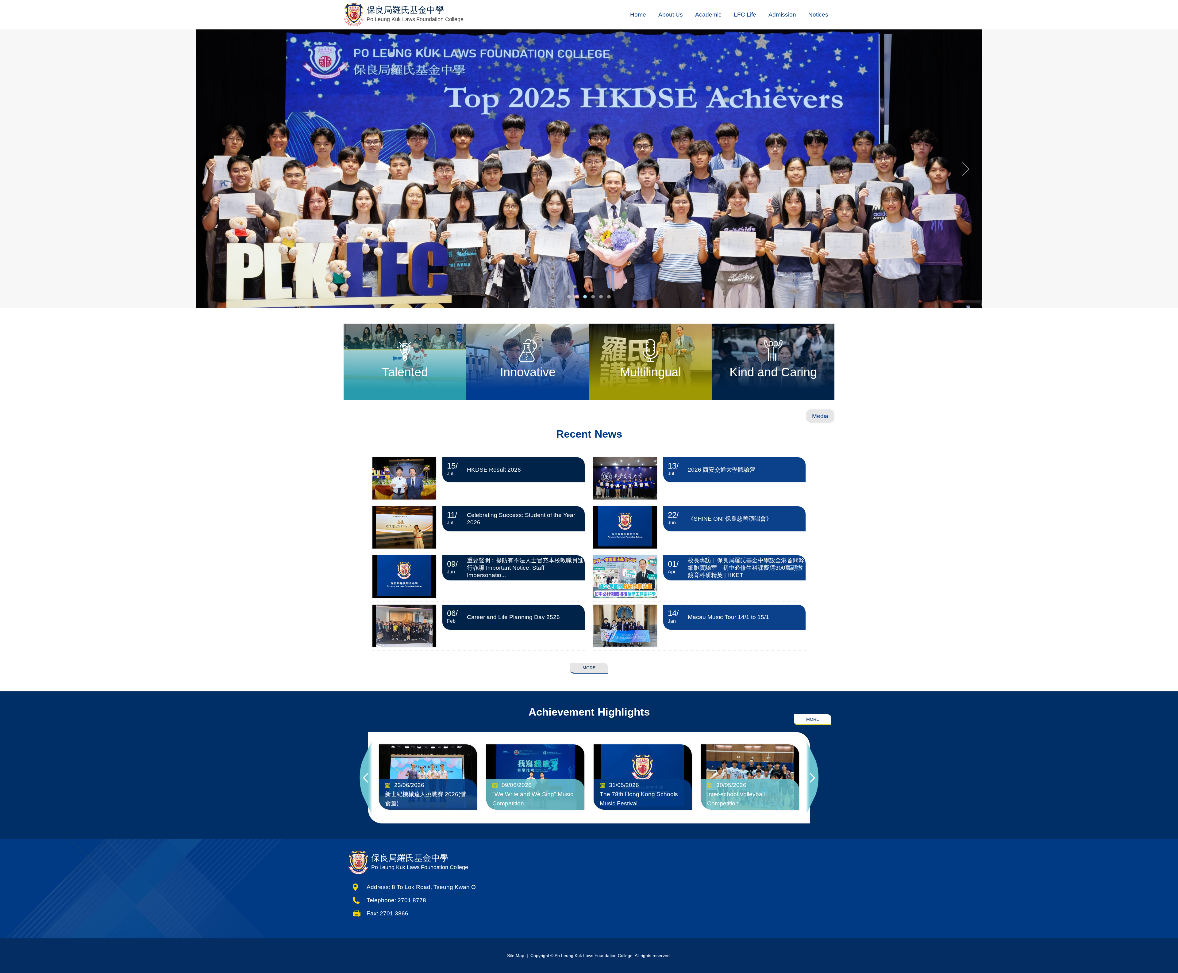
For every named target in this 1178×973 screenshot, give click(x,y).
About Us (670, 14)
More (589, 667)
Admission (782, 14)
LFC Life (745, 14)
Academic (708, 14)
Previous (365, 777)
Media (820, 416)
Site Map (515, 955)
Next (812, 777)
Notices (818, 14)
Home (638, 14)
